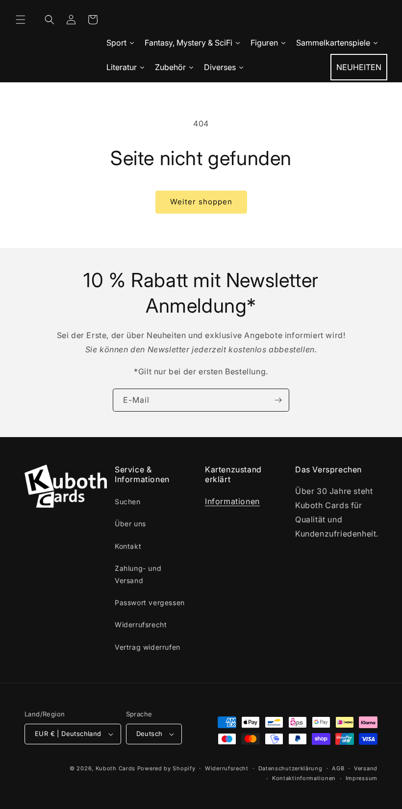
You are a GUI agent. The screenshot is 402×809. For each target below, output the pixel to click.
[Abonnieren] (278, 400)
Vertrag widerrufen (147, 647)
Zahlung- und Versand (138, 574)
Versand (365, 768)
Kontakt (128, 546)
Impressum (361, 778)
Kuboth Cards (115, 768)
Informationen (232, 501)
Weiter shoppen (201, 201)
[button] (20, 19)
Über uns (130, 523)
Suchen (128, 501)
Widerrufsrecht (141, 624)
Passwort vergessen (150, 602)
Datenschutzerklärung (290, 768)
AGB (338, 768)
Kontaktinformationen (304, 778)
